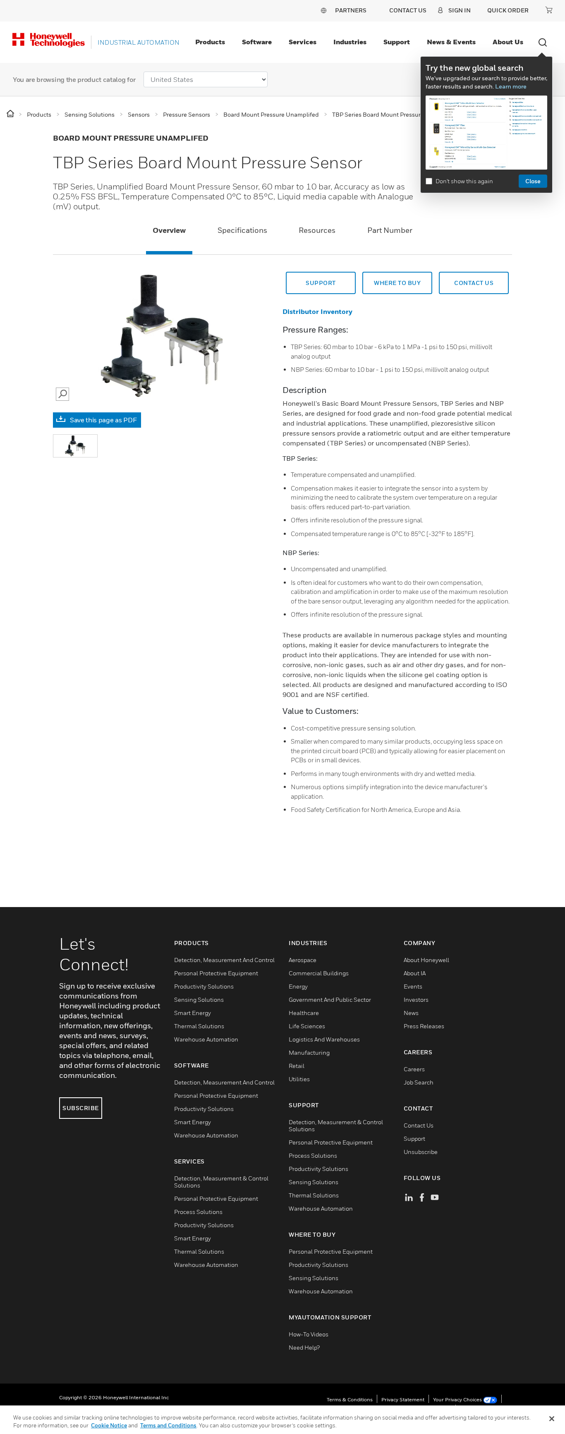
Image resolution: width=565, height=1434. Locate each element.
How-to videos (308, 1334)
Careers (414, 1069)
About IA (415, 973)
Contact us (473, 282)
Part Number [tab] (389, 230)
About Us (508, 42)
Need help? (304, 1347)
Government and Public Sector (330, 999)
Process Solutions (198, 1211)
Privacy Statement (402, 1399)
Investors (416, 999)
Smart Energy (192, 1012)
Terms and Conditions (168, 1425)
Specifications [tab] (242, 230)
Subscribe (80, 1107)
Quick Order (508, 10)
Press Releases (424, 1025)
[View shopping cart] (549, 10)
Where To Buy (397, 282)
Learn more (511, 86)
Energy (298, 986)
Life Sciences (307, 1025)
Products (210, 42)
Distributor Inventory (317, 311)
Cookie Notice (109, 1425)
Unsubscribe (421, 1151)
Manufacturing (309, 1052)
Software (257, 42)
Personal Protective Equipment (216, 973)
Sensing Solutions (199, 999)
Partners (350, 10)
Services (302, 42)
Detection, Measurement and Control (224, 959)
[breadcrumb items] (11, 114)
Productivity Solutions (204, 986)
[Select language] (323, 10)
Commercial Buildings (319, 973)
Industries (349, 42)
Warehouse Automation (206, 1039)
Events (413, 986)
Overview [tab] (169, 230)
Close (533, 180)
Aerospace (302, 959)
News (411, 1012)
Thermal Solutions (199, 1025)
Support (396, 42)
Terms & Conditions (350, 1399)
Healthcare (304, 1012)
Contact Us (418, 1125)
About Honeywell (426, 959)
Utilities (299, 1078)
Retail (296, 1065)
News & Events (451, 42)
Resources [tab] (317, 230)
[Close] (552, 1419)
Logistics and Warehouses (324, 1039)
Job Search (418, 1082)
